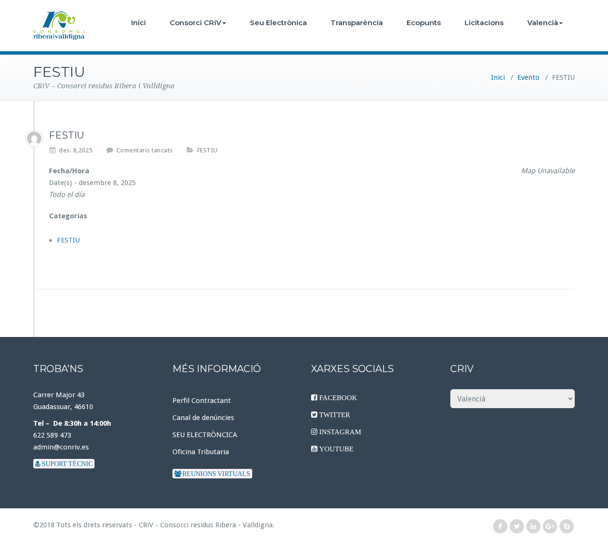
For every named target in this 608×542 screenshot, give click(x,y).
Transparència (357, 22)
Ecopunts (424, 22)
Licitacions (484, 22)
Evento (528, 77)
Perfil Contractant (201, 400)
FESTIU (207, 150)
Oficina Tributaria (200, 452)
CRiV (146, 525)
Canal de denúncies (203, 417)
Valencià (542, 22)
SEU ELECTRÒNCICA (204, 434)
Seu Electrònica (278, 22)
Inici (138, 22)
